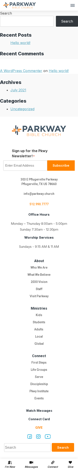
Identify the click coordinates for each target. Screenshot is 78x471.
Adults (39, 329)
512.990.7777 (39, 204)
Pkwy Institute (39, 391)
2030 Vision (39, 282)
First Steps (39, 362)
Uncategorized (22, 109)
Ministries (39, 308)
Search (6, 13)
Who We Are (39, 267)
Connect (39, 356)
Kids (39, 315)
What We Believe (39, 274)
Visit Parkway (39, 296)
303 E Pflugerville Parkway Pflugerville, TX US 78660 (39, 182)
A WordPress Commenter (21, 71)
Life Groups (39, 369)
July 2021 (18, 90)
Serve (39, 377)
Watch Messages (39, 411)
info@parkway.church (39, 193)
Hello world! (20, 43)
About (39, 261)
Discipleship (39, 384)
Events (39, 398)
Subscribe (61, 165)
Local (39, 336)
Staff (39, 289)
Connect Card (39, 419)
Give (39, 428)
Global (39, 343)
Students (39, 322)
